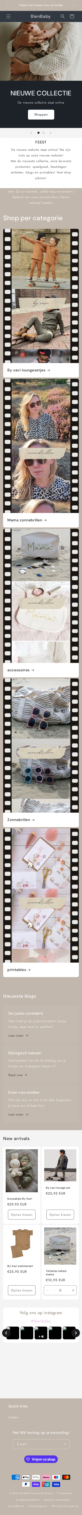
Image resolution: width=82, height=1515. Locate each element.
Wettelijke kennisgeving (65, 1506)
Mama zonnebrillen (24, 520)
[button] (8, 16)
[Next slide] (75, 1333)
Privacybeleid (64, 1493)
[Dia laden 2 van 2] (43, 132)
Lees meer (16, 1035)
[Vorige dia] (31, 132)
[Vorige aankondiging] (7, 5)
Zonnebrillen (18, 819)
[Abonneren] (64, 1444)
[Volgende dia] (50, 132)
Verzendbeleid (16, 1506)
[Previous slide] (6, 1333)
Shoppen (41, 114)
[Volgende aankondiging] (74, 5)
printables (16, 969)
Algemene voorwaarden (57, 1499)
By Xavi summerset (20, 1266)
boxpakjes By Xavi (19, 1198)
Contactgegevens (38, 1506)
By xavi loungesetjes (26, 370)
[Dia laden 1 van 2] (38, 132)
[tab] (39, 1336)
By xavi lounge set (58, 1188)
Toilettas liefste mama (56, 1272)
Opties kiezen (22, 1214)
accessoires (18, 670)
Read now (15, 1075)
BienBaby (25, 1493)
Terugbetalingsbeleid (28, 1499)
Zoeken (13, 1417)
